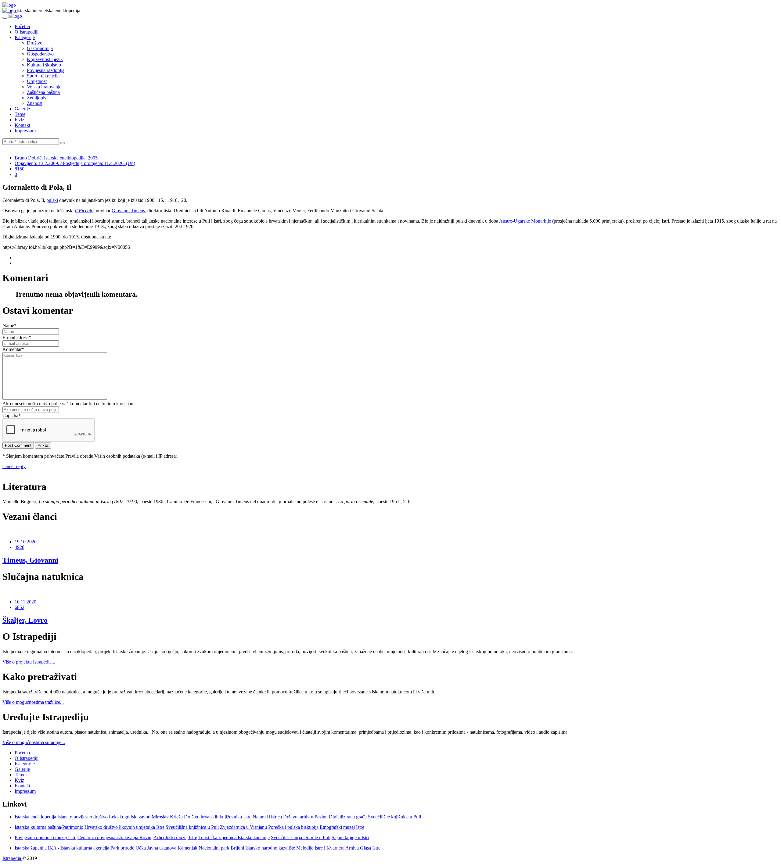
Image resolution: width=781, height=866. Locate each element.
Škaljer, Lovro (25, 620)
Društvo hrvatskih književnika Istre (217, 816)
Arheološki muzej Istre (175, 837)
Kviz (19, 119)
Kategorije (25, 37)
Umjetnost (37, 81)
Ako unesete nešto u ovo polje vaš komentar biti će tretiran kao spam (68, 403)
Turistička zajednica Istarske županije (234, 837)
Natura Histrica (267, 816)
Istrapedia (12, 858)
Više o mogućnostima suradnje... (33, 742)
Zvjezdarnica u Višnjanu (243, 827)
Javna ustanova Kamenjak (172, 847)
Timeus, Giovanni (30, 560)
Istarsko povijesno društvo (82, 816)
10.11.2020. (26, 601)
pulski (52, 200)
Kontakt (22, 125)
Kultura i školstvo (44, 64)
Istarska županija (31, 847)
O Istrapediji (26, 31)
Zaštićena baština (43, 92)
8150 (19, 168)
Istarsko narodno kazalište (270, 847)
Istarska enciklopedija (35, 816)
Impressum (25, 130)
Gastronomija (40, 48)
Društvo (34, 42)
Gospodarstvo (40, 53)
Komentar (13, 349)
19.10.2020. (26, 541)
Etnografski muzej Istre (342, 827)
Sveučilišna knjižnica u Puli (192, 827)
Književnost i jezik (45, 59)
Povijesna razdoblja (45, 70)
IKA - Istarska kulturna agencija (78, 847)
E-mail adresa (16, 337)
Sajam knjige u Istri (350, 837)
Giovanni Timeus (128, 210)
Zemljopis (36, 97)
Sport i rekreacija (43, 75)
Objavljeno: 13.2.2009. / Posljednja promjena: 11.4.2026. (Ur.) (75, 163)
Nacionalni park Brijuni (221, 847)
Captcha (11, 415)
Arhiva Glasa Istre (362, 847)
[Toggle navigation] (4, 18)
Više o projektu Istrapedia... (28, 661)
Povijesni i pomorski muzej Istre (45, 837)
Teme (20, 114)
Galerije (22, 108)
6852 (19, 607)
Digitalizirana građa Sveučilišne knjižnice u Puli (375, 816)
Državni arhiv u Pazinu (305, 816)
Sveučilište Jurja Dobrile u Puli (300, 837)
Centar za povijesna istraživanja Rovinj (115, 837)
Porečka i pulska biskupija (293, 827)
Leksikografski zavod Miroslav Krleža (146, 816)
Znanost (34, 103)
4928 (19, 547)
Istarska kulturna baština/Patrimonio (49, 827)
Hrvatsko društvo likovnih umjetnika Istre (124, 827)
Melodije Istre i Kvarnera (320, 847)
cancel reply (14, 466)
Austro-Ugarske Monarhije (525, 221)
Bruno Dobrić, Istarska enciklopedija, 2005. (57, 157)
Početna (22, 26)
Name (9, 325)
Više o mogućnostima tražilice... (33, 702)
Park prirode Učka (128, 847)
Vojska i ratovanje (44, 86)
